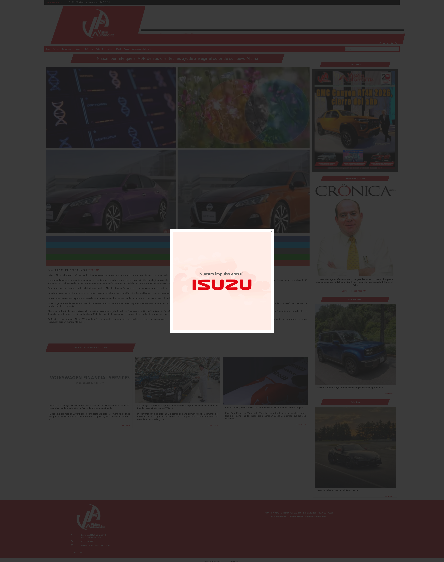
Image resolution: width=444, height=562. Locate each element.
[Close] (271, 231)
